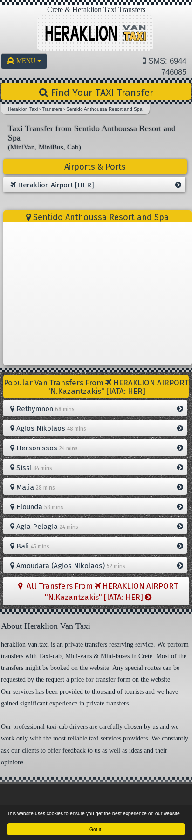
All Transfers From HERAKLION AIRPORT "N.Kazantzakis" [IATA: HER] (100, 591)
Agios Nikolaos (50, 428)
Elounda (38, 507)
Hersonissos (46, 448)
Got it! (96, 829)
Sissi (33, 467)
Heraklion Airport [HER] (55, 185)
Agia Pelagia (46, 526)
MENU (26, 60)
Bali (31, 546)
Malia (34, 487)
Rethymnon (44, 409)
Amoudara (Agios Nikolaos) (69, 566)
